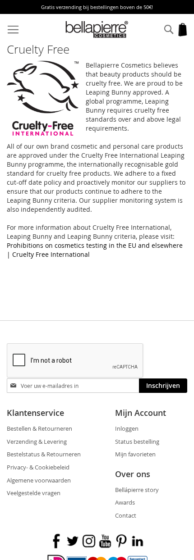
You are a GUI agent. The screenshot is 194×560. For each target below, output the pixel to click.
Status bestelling (137, 441)
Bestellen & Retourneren (39, 428)
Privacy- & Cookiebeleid (38, 467)
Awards (125, 502)
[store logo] (97, 29)
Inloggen (127, 428)
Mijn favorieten (135, 454)
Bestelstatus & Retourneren (44, 454)
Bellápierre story (137, 490)
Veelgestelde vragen (33, 493)
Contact (125, 515)
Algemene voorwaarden (39, 480)
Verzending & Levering (37, 441)
